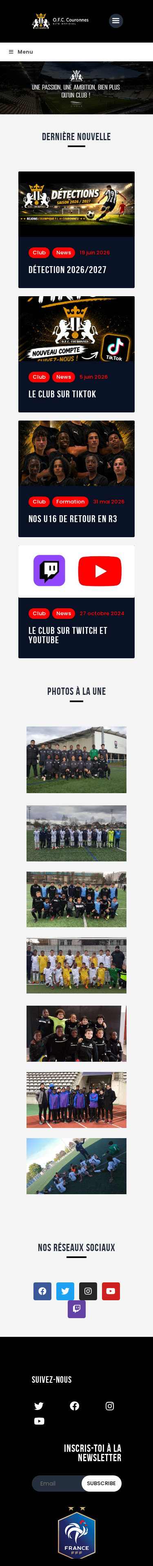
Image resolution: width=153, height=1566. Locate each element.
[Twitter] (65, 1291)
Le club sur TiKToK (62, 394)
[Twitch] (77, 1309)
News (63, 252)
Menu (25, 51)
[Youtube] (111, 1291)
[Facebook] (42, 1291)
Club (39, 252)
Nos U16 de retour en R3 (73, 519)
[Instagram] (88, 1291)
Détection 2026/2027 (68, 270)
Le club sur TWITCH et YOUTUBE (68, 635)
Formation (70, 501)
